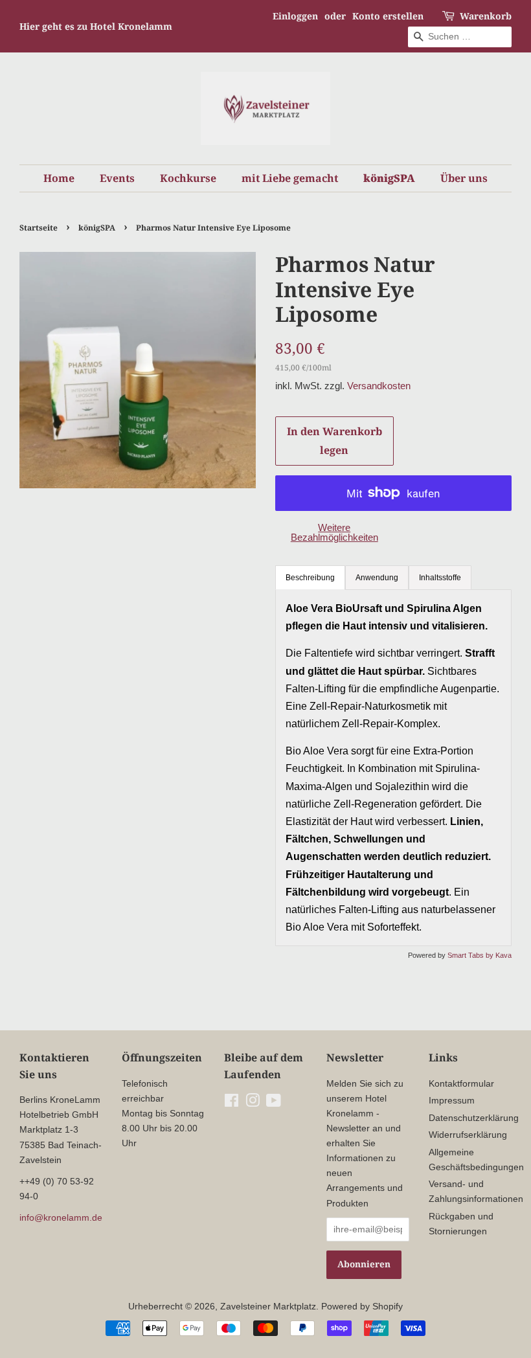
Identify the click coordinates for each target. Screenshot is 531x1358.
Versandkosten (379, 385)
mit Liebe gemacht (290, 178)
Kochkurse (188, 178)
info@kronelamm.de (60, 1218)
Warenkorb (486, 16)
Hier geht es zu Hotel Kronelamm (95, 26)
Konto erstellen (388, 16)
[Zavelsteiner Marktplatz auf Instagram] (252, 1103)
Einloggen (295, 16)
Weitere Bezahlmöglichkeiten (334, 532)
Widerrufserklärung (468, 1135)
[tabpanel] (393, 767)
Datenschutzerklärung (474, 1118)
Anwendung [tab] (377, 577)
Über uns (464, 178)
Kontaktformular (461, 1084)
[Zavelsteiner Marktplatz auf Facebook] (231, 1103)
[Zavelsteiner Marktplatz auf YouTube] (273, 1103)
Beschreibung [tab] (310, 577)
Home (58, 178)
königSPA (389, 178)
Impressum (452, 1100)
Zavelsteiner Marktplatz (268, 1306)
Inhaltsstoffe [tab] (440, 577)
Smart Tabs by (471, 955)
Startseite (38, 227)
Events (117, 178)
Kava (503, 955)
